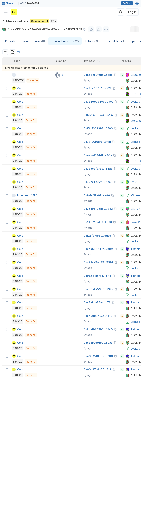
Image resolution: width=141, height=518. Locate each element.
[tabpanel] (70, 212)
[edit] (91, 29)
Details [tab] (10, 41)
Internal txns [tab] (114, 41)
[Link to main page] (14, 12)
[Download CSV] (12, 52)
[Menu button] (6, 12)
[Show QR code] (99, 29)
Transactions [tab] (33, 41)
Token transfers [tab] (65, 41)
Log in (132, 12)
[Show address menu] (106, 29)
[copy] (85, 29)
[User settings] (137, 3)
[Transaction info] (7, 75)
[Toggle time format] (99, 61)
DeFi (125, 3)
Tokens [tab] (91, 41)
